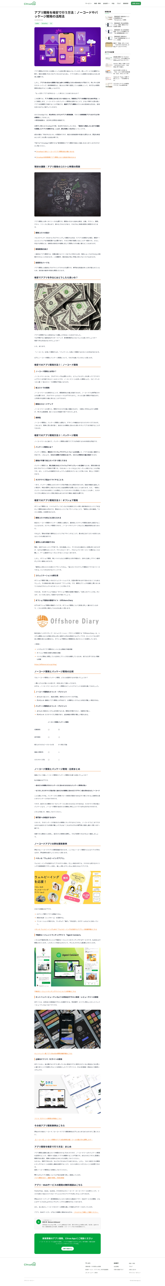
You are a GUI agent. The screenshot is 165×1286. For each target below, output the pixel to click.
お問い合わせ (136, 3)
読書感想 (125, 3)
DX (51, 23)
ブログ (119, 3)
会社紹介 (106, 3)
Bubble (37, 23)
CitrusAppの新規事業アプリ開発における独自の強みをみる (56, 157)
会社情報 (116, 1266)
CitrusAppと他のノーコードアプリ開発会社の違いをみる (55, 151)
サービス (88, 3)
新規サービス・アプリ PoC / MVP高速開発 (97, 1269)
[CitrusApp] (30, 3)
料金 (113, 3)
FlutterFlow (45, 23)
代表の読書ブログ (118, 1269)
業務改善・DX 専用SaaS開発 (93, 1266)
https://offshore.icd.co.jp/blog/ (45, 664)
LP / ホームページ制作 (92, 1272)
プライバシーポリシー (135, 1272)
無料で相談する (67, 1248)
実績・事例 (97, 3)
